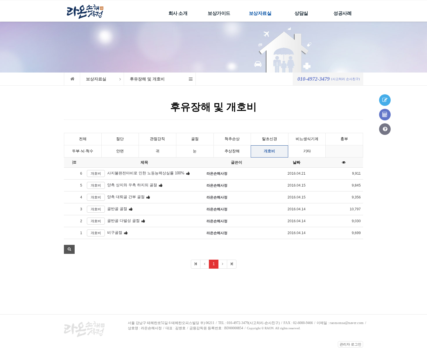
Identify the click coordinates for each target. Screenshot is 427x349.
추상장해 (232, 151)
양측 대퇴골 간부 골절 (126, 197)
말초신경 (269, 139)
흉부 (344, 139)
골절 (195, 139)
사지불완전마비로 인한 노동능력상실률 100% (145, 173)
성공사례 (342, 13)
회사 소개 (178, 13)
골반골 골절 (117, 209)
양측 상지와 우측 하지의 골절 (132, 185)
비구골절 (114, 233)
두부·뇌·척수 (82, 151)
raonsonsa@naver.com (347, 323)
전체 (83, 139)
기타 (307, 151)
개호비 (269, 151)
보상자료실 (260, 13)
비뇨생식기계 (307, 139)
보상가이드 (219, 13)
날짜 (296, 162)
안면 (120, 151)
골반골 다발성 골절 (123, 221)
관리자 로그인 (350, 344)
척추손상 (232, 139)
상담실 (301, 13)
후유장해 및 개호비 (147, 79)
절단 (120, 139)
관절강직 (157, 139)
